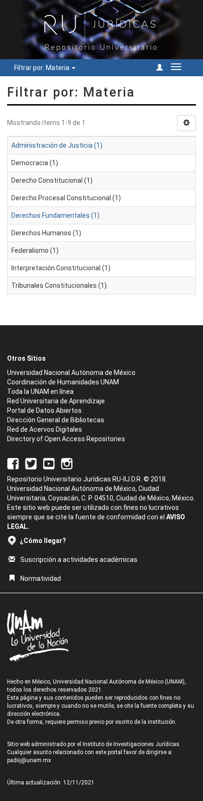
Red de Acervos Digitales (44, 429)
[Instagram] (67, 463)
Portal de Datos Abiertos (44, 410)
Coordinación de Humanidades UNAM (63, 382)
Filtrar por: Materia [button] (42, 67)
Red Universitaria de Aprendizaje (56, 401)
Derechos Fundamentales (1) (55, 215)
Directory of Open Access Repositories (66, 439)
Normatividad (40, 578)
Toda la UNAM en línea (40, 391)
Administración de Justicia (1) (56, 145)
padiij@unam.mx (29, 760)
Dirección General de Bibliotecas (55, 420)
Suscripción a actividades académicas (78, 559)
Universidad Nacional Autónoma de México (71, 372)
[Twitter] (31, 463)
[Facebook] (13, 463)
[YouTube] (49, 463)
